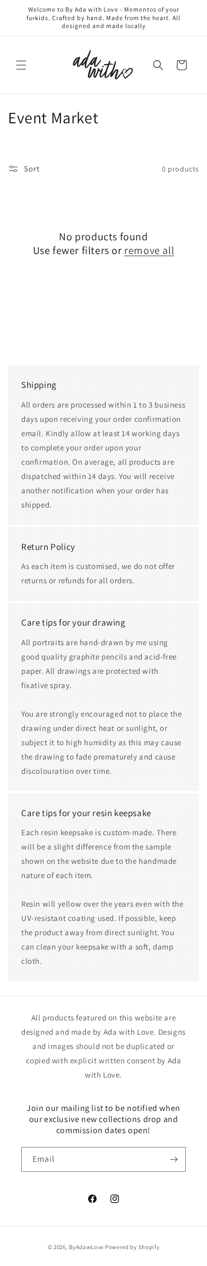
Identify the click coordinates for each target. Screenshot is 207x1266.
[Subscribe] (173, 1159)
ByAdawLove (86, 1247)
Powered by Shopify (132, 1247)
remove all (149, 250)
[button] (21, 65)
